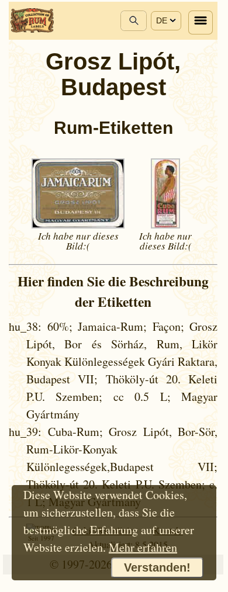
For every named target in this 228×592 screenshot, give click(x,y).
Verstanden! (157, 567)
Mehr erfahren (143, 547)
